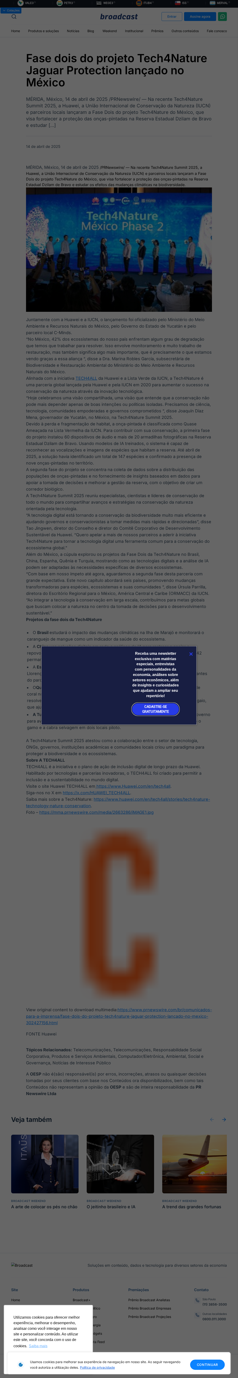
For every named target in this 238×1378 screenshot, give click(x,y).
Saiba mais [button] (38, 1346)
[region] (119, 1363)
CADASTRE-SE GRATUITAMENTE (155, 709)
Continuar (207, 1365)
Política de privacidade (97, 1367)
